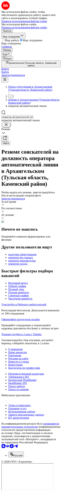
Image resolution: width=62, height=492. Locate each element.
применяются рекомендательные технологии (30, 425)
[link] (7, 58)
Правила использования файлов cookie (24, 27)
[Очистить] (6, 125)
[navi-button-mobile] (4, 79)
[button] (5, 68)
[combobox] (17, 117)
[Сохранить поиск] (4, 138)
